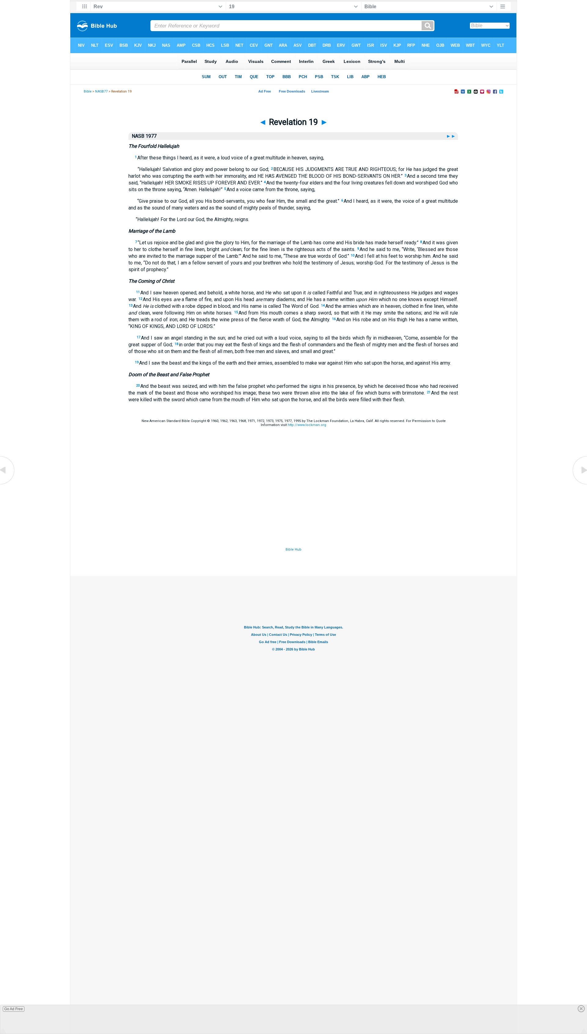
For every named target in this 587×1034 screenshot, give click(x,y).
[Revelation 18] (7, 484)
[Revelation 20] (579, 484)
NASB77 (101, 91)
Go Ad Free (13, 1009)
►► (451, 136)
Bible (87, 91)
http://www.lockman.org (307, 425)
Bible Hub (293, 550)
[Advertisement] (293, 509)
